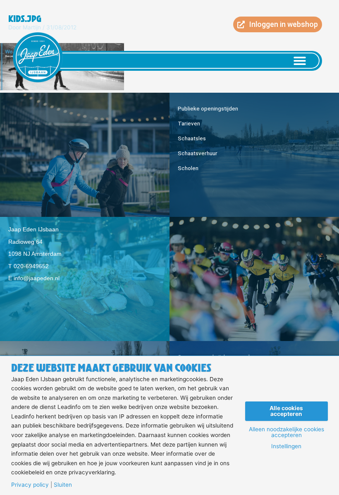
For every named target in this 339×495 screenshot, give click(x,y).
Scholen (188, 168)
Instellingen (286, 446)
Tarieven (189, 123)
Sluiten (63, 485)
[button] (300, 61)
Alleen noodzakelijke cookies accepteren (286, 432)
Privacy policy (30, 485)
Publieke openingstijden (208, 108)
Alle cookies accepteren (286, 411)
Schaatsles (192, 138)
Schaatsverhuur (197, 153)
